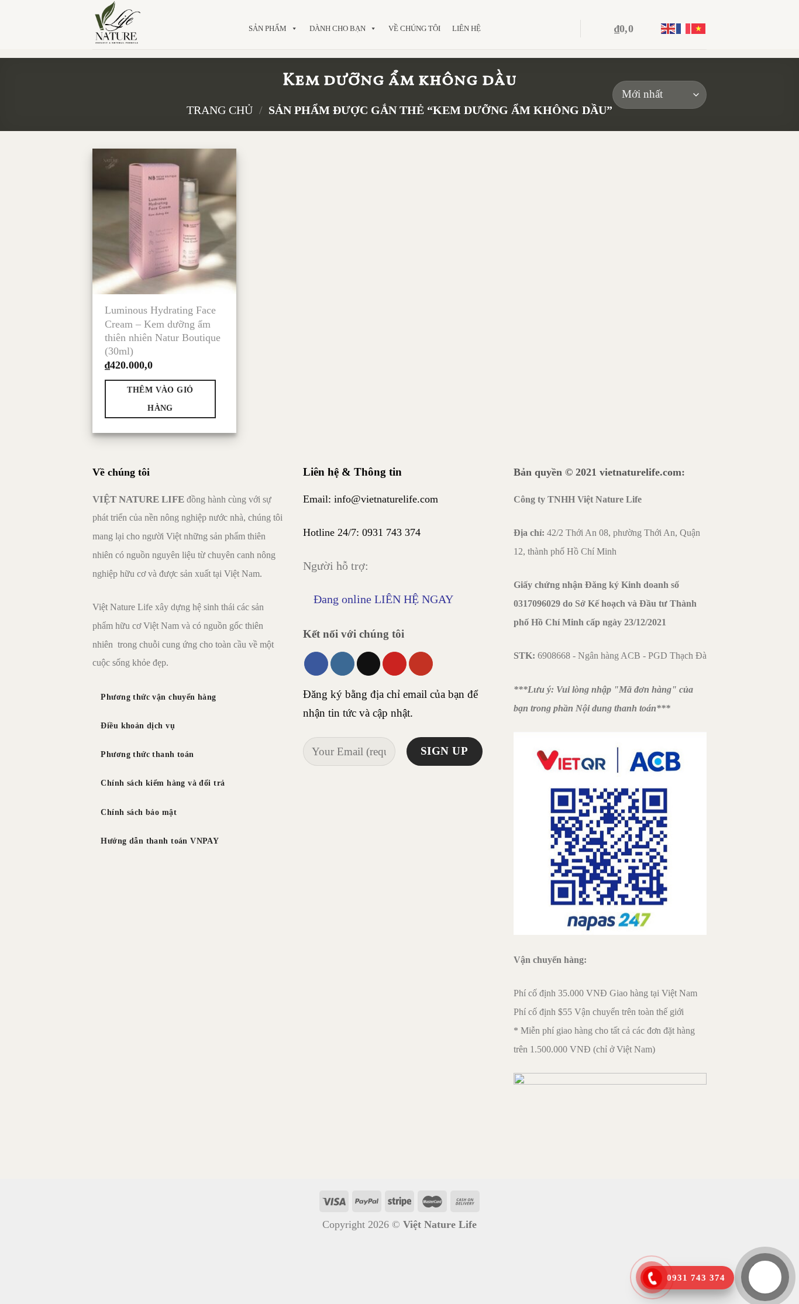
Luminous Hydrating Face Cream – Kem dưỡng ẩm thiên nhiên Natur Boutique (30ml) (163, 330)
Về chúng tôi (414, 28)
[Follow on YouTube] (421, 664)
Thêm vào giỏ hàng (160, 398)
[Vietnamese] (699, 29)
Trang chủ (220, 110)
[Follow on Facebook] (316, 664)
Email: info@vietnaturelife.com (370, 499)
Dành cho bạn (337, 28)
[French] (683, 29)
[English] (668, 29)
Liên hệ (466, 28)
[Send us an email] (369, 664)
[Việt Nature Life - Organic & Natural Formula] (158, 24)
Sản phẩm (268, 28)
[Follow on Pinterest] (395, 664)
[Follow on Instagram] (342, 664)
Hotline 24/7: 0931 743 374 (362, 532)
